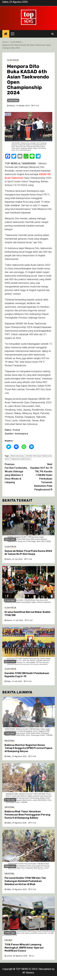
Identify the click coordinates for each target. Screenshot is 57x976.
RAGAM (8, 940)
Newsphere (45, 969)
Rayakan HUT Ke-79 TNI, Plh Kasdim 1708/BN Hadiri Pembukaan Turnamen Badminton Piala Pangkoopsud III (41, 477)
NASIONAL (10, 741)
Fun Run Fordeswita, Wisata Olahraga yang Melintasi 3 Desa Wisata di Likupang (16, 473)
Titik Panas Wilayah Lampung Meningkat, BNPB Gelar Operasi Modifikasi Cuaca (24, 947)
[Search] (52, 34)
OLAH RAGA (13, 60)
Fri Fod (36, 106)
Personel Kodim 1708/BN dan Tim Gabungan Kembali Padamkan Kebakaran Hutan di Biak (25, 881)
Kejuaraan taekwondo (20, 459)
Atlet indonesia (17, 456)
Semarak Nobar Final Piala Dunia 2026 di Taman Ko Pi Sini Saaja (28, 553)
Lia (32, 956)
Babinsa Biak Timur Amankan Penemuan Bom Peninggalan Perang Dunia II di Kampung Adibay (27, 814)
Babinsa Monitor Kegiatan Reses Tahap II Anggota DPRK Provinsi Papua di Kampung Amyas (28, 748)
